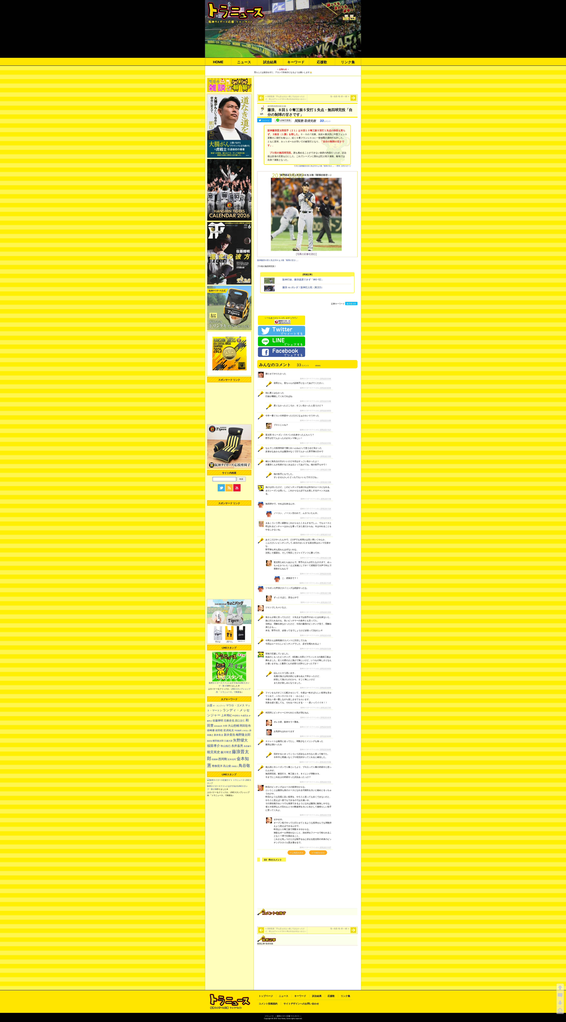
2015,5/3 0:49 (325, 420)
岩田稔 (219, 730)
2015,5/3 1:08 (325, 470)
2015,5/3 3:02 (325, 612)
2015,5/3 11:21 (325, 430)
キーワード (296, 62)
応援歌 (322, 62)
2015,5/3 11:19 (325, 815)
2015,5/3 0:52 (325, 443)
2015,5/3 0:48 (325, 401)
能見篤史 (213, 752)
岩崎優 (211, 730)
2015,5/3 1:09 (325, 482)
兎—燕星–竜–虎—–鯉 (339, 96)
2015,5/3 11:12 (325, 782)
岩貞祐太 (228, 730)
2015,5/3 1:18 (326, 499)
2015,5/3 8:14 (325, 717)
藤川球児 (226, 752)
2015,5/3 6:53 (325, 668)
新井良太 (218, 734)
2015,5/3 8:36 (325, 388)
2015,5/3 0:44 (325, 379)
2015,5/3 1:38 (325, 558)
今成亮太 (244, 715)
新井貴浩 (229, 734)
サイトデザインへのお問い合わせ (301, 1003)
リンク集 (348, 62)
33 (325, 121)
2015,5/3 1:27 (325, 535)
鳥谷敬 (244, 765)
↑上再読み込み (296, 853)
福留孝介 (213, 746)
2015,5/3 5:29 (325, 649)
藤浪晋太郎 (351, 303)
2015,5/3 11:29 (325, 583)
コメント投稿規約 (268, 1003)
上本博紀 (226, 715)
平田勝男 (238, 730)
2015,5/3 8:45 (325, 749)
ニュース (244, 62)
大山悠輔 (233, 725)
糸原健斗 (247, 746)
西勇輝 (215, 759)
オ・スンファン (219, 706)
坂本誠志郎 (218, 726)
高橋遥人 (235, 766)
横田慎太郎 (218, 740)
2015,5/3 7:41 (325, 708)
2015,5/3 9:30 (325, 574)
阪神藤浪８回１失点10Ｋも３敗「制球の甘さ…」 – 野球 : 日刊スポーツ (325, 166)
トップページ (266, 995)
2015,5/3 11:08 (325, 762)
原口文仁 (240, 720)
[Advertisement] (307, 84)
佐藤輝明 (218, 720)
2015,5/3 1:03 (325, 456)
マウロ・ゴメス (235, 705)
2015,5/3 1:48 (325, 593)
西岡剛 (222, 759)
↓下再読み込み (318, 853)
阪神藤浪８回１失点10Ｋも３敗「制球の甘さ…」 (278, 260)
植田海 (209, 741)
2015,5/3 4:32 (325, 635)
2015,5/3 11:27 (325, 847)
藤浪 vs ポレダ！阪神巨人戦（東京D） (303, 287)
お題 (209, 705)
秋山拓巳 (226, 745)
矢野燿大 (240, 740)
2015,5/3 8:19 (325, 518)
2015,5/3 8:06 (325, 688)
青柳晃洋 (217, 765)
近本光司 (232, 759)
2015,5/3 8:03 (325, 411)
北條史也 (229, 720)
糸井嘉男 (237, 746)
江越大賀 (228, 740)
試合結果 (270, 62)
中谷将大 (236, 715)
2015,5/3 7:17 (326, 602)
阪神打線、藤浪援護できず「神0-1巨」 (303, 279)
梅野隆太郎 (243, 734)
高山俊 (227, 765)
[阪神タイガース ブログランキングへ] (282, 321)
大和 (225, 726)
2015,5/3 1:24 (325, 509)
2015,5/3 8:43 (325, 727)
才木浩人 (245, 731)
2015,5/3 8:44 (325, 736)
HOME (218, 62)
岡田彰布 (245, 725)
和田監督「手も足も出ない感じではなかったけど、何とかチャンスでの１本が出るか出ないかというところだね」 (285, 99)
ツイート (265, 120)
